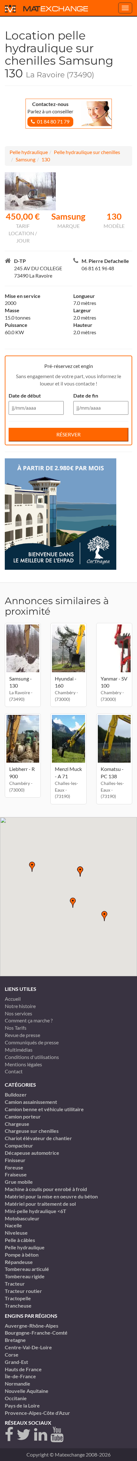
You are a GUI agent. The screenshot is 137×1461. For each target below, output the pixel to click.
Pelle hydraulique (29, 152)
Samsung (25, 159)
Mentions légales (23, 1064)
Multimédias (18, 1050)
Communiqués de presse (32, 1042)
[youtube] (56, 1435)
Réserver (68, 434)
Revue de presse (22, 1035)
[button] (73, 902)
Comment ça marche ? (29, 1020)
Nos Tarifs (15, 1028)
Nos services (18, 1013)
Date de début (25, 395)
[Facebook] (9, 1435)
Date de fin (85, 395)
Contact (14, 1071)
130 (45, 159)
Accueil (13, 999)
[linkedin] (40, 1435)
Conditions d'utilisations (32, 1057)
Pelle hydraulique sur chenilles (87, 152)
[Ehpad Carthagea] (60, 513)
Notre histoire (20, 1006)
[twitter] (24, 1435)
